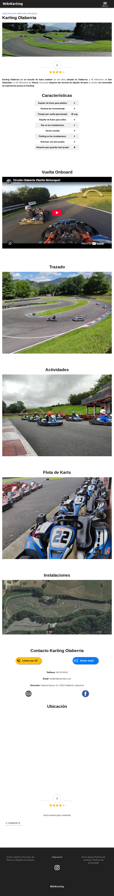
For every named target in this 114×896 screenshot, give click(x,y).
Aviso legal (87, 857)
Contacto (29, 860)
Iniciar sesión (13, 857)
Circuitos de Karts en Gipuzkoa (19, 13)
